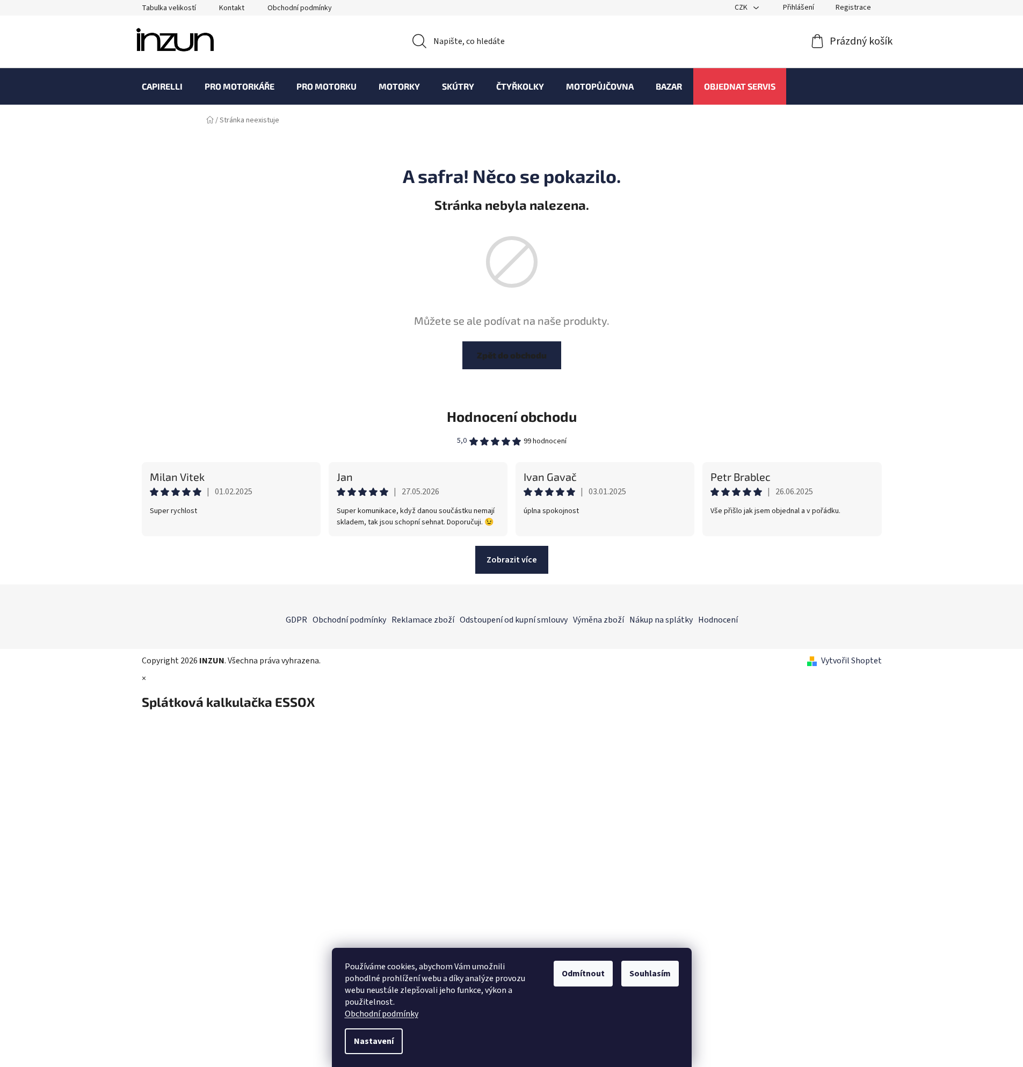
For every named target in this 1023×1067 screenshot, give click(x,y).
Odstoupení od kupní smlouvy (514, 620)
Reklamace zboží (422, 620)
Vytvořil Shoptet (851, 661)
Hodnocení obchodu (512, 416)
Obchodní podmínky (381, 1014)
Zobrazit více (512, 560)
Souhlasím (650, 974)
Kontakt (231, 8)
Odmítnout (583, 974)
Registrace (853, 7)
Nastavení (374, 1041)
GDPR (296, 620)
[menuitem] (162, 86)
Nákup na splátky (661, 620)
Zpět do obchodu (512, 355)
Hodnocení (718, 620)
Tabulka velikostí (169, 8)
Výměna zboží (598, 620)
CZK (742, 7)
